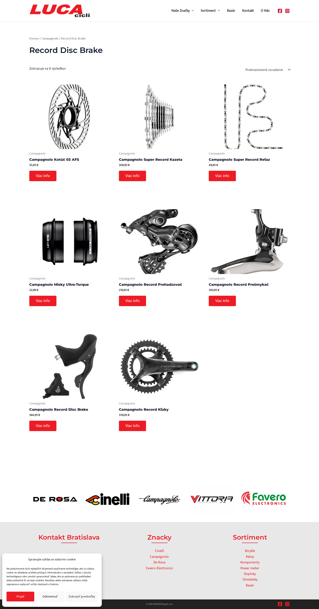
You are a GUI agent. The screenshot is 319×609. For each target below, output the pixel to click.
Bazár (231, 11)
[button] (192, 11)
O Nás (265, 11)
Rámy (250, 557)
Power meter (249, 568)
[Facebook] (280, 10)
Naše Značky (180, 11)
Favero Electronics (159, 568)
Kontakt (248, 11)
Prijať (20, 596)
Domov (34, 38)
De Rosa (159, 562)
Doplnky (250, 574)
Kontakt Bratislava (69, 537)
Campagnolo (50, 38)
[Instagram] (287, 10)
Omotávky (250, 580)
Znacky (159, 537)
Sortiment (208, 11)
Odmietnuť (50, 596)
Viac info (43, 176)
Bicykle (250, 551)
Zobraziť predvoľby (82, 596)
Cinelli (159, 551)
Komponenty (250, 562)
